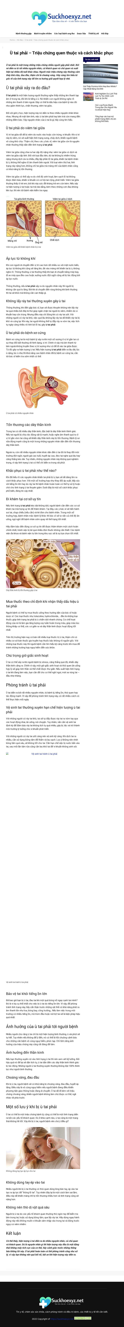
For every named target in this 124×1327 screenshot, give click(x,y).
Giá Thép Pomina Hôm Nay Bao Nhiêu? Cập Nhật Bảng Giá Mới (100, 87)
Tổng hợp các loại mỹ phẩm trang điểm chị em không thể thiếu (105, 118)
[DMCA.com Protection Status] (82, 1319)
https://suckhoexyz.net (62, 1319)
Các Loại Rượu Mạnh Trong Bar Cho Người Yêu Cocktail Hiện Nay (106, 107)
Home (12, 40)
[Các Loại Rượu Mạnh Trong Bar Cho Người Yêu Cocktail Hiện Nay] (88, 108)
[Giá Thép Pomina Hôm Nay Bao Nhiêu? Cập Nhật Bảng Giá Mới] (100, 74)
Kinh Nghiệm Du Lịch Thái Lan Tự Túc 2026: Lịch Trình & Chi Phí (106, 96)
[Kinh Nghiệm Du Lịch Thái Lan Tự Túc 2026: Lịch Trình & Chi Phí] (88, 97)
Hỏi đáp (20, 40)
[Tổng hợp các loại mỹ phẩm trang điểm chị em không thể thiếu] (88, 119)
